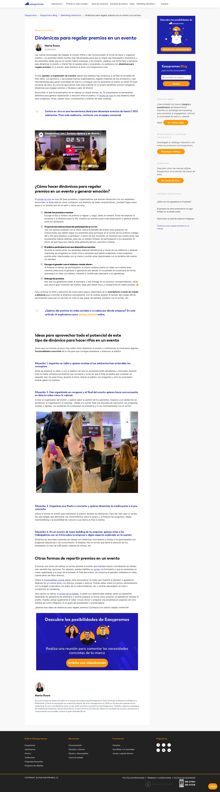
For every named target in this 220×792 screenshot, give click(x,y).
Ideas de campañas (100, 4)
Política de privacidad (133, 778)
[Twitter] (169, 745)
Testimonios (30, 757)
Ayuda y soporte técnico (123, 753)
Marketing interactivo (145, 4)
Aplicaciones (56, 4)
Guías (132, 4)
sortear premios (88, 314)
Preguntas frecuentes (34, 761)
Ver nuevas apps (175, 122)
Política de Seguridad (184, 778)
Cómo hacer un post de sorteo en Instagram (175, 218)
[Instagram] (158, 745)
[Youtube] (169, 750)
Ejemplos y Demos (77, 749)
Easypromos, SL (50, 777)
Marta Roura (42, 695)
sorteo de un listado (69, 593)
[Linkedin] (163, 750)
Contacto (116, 745)
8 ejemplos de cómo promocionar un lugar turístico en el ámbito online (175, 210)
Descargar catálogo (171, 151)
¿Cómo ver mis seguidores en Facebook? (174, 201)
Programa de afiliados (34, 765)
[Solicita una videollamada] (176, 35)
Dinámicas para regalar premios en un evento (173, 227)
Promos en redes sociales (77, 4)
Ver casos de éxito (170, 180)
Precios (28, 753)
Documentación (75, 745)
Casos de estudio (76, 757)
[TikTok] (158, 750)
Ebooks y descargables (78, 753)
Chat (212, 786)
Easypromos (30, 745)
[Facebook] (163, 745)
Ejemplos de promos (119, 4)
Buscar (176, 83)
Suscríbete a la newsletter (124, 749)
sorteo (97, 569)
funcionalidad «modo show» (57, 580)
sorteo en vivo (106, 95)
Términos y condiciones (159, 778)
